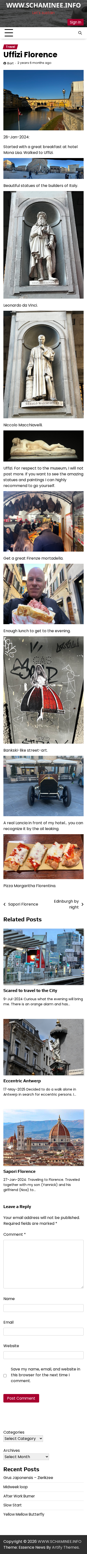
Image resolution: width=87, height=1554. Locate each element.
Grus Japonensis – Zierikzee (28, 1477)
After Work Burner (19, 1496)
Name (9, 1299)
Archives (11, 1450)
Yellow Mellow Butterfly (23, 1514)
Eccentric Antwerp (22, 1080)
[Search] (80, 33)
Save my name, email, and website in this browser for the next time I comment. (45, 1375)
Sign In (75, 22)
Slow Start (12, 1505)
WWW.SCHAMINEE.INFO (43, 5)
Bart (10, 63)
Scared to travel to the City (30, 990)
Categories (13, 1432)
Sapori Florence (19, 1171)
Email (8, 1322)
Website (11, 1346)
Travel (10, 47)
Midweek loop (15, 1486)
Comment (14, 1234)
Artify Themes (65, 1547)
